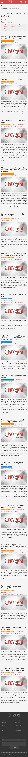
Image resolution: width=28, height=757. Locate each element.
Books (3, 725)
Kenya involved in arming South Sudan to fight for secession (12, 421)
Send (14, 747)
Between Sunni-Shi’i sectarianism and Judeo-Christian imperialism (13, 254)
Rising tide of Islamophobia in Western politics (12, 587)
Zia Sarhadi (19, 41)
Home (3, 6)
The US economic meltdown (11, 79)
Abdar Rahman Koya (20, 342)
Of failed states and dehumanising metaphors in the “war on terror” (13, 669)
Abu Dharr (19, 257)
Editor (18, 174)
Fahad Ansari (20, 631)
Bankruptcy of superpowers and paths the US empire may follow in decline (13, 546)
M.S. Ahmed (19, 424)
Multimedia (4, 733)
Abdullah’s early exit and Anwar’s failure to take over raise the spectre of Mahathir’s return (13, 338)
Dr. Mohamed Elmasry (7, 592)
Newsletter (18, 730)
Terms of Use (18, 725)
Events (3, 727)
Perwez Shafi (20, 550)
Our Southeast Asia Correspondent (10, 300)
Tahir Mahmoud (20, 509)
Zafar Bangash (20, 81)
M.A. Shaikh (20, 379)
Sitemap (17, 733)
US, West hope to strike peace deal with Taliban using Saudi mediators (14, 38)
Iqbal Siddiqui (5, 20)
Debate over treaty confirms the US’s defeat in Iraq (12, 215)
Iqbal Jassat (19, 672)
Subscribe (17, 722)
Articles (4, 722)
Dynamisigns (21, 755)
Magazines (4, 8)
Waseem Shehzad (19, 466)
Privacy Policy (18, 727)
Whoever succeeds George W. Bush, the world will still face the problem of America (14, 170)
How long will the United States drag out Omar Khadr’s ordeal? (12, 506)
